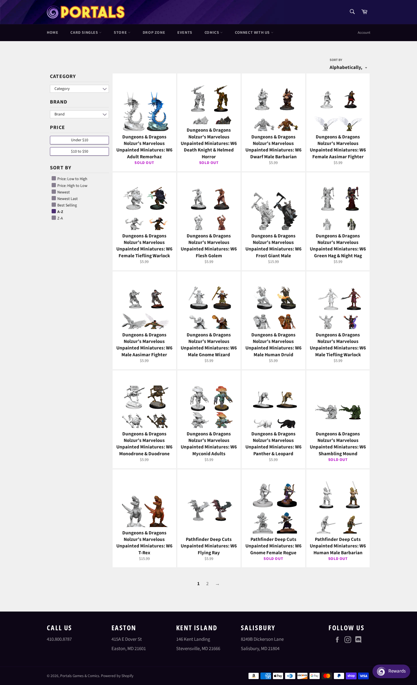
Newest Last (67, 199)
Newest (63, 192)
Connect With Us (253, 32)
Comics (212, 32)
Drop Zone (154, 32)
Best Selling (66, 205)
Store (121, 32)
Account (364, 32)
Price (57, 127)
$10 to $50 (79, 151)
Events (184, 32)
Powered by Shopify (117, 675)
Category (63, 76)
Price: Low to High (71, 179)
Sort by (336, 60)
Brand (58, 102)
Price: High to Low (71, 186)
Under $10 (79, 140)
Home (52, 32)
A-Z (59, 212)
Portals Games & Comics (79, 675)
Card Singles (84, 32)
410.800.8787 (59, 639)
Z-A (59, 218)
